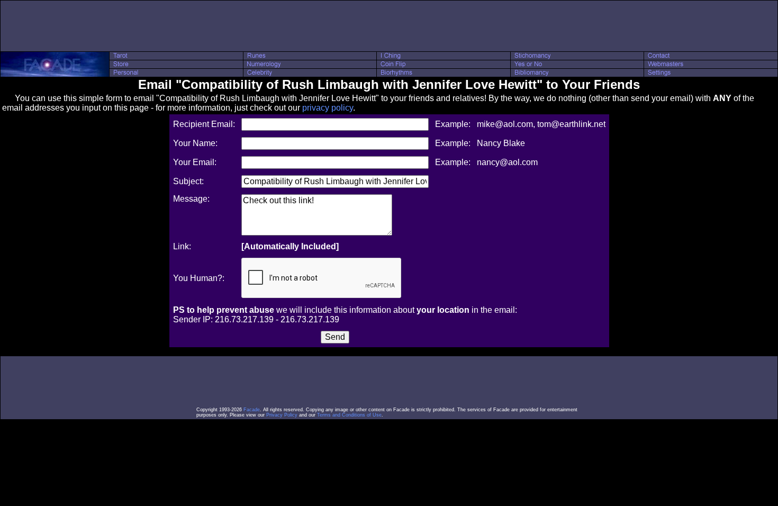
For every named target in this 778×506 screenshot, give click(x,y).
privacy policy (327, 107)
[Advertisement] (389, 26)
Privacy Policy (281, 415)
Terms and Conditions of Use (349, 415)
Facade (251, 409)
